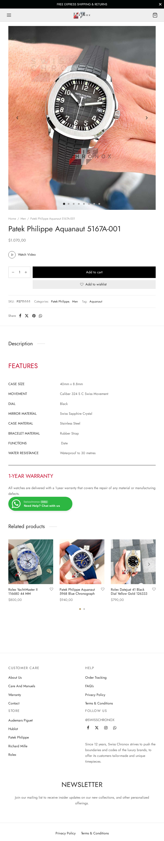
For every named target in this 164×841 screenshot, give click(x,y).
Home (12, 218)
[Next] (149, 564)
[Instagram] (105, 728)
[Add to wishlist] (51, 589)
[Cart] (155, 15)
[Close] (160, 4)
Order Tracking (96, 677)
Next (146, 118)
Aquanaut (95, 301)
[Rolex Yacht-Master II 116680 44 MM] (30, 561)
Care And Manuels (21, 686)
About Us (15, 677)
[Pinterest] (34, 315)
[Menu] (9, 15)
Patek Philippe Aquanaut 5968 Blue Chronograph (77, 591)
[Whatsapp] (40, 315)
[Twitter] (96, 728)
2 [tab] (84, 609)
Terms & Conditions (99, 703)
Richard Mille (17, 746)
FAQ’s (89, 686)
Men (23, 218)
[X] (26, 315)
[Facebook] (20, 315)
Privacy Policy (95, 694)
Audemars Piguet (20, 720)
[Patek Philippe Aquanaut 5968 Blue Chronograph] (82, 561)
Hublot (13, 728)
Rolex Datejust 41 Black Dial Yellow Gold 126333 (129, 591)
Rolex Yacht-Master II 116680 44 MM (23, 591)
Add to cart (94, 272)
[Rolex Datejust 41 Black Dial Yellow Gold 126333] (133, 561)
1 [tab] (80, 609)
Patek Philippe (60, 301)
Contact (13, 703)
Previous (17, 118)
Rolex (12, 754)
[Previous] (15, 564)
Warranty (14, 694)
